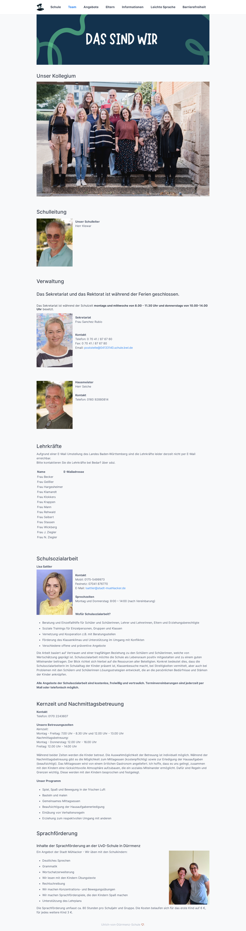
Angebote (91, 7)
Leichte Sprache (163, 7)
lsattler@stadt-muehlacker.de (106, 588)
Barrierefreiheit (194, 7)
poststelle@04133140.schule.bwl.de (108, 347)
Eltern (110, 7)
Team (72, 7)
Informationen (133, 7)
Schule (55, 7)
